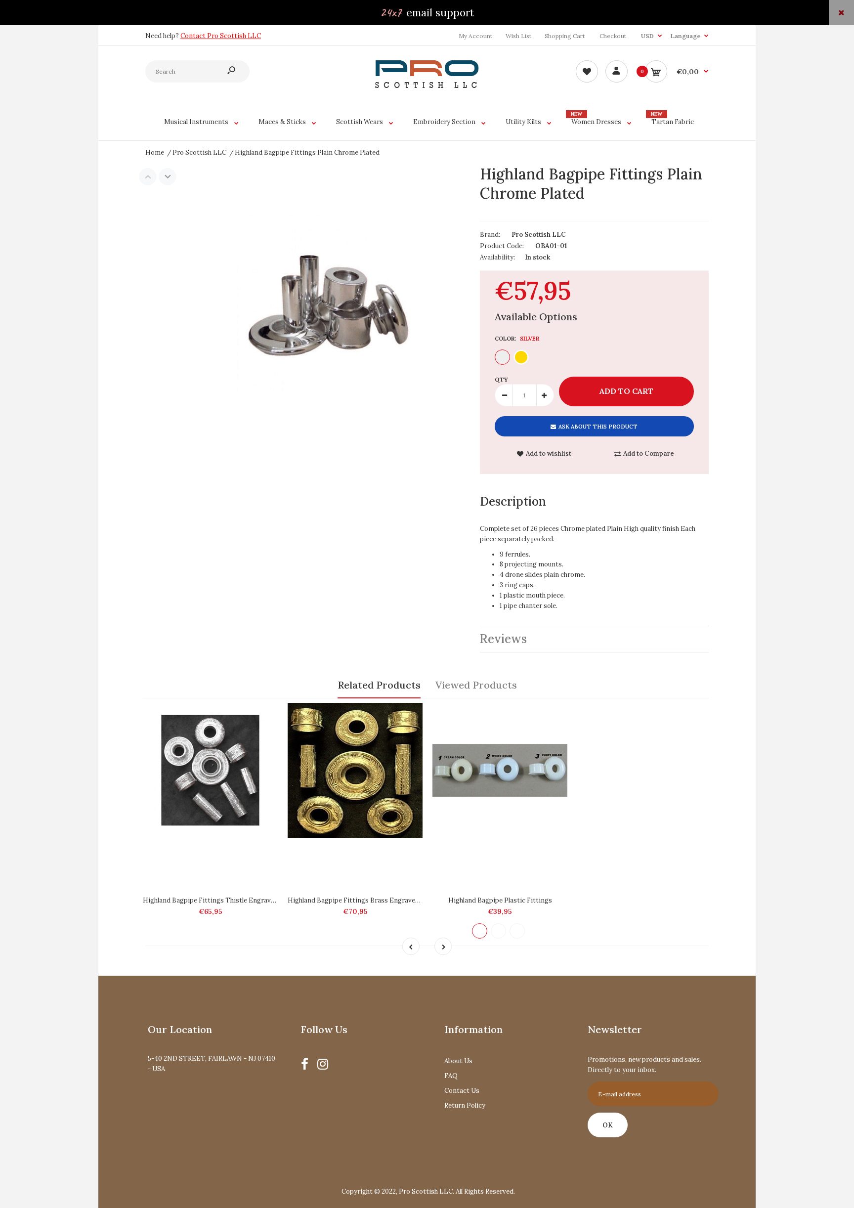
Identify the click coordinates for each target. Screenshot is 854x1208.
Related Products (379, 685)
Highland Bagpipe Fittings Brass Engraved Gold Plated (372, 900)
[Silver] (502, 357)
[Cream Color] (479, 931)
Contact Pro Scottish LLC (220, 36)
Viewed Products (476, 685)
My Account (475, 36)
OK (607, 1125)
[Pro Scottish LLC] (427, 86)
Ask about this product (598, 426)
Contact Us (461, 1090)
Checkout (612, 36)
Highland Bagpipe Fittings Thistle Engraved (210, 900)
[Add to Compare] (265, 715)
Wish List (518, 36)
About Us (458, 1061)
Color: (517, 338)
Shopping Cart (565, 36)
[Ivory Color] (517, 931)
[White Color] (498, 931)
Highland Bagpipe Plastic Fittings (500, 900)
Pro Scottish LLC (539, 234)
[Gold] (521, 357)
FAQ (451, 1076)
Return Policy (464, 1105)
